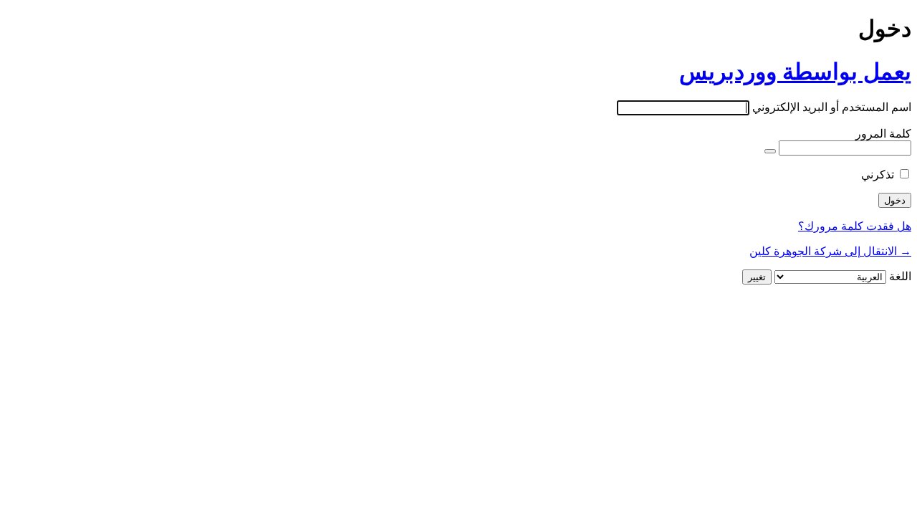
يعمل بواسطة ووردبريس (795, 72)
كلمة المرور (883, 134)
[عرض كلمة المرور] (770, 151)
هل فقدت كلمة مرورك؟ (854, 226)
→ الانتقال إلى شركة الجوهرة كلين (830, 251)
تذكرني (877, 174)
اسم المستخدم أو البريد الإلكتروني (831, 107)
